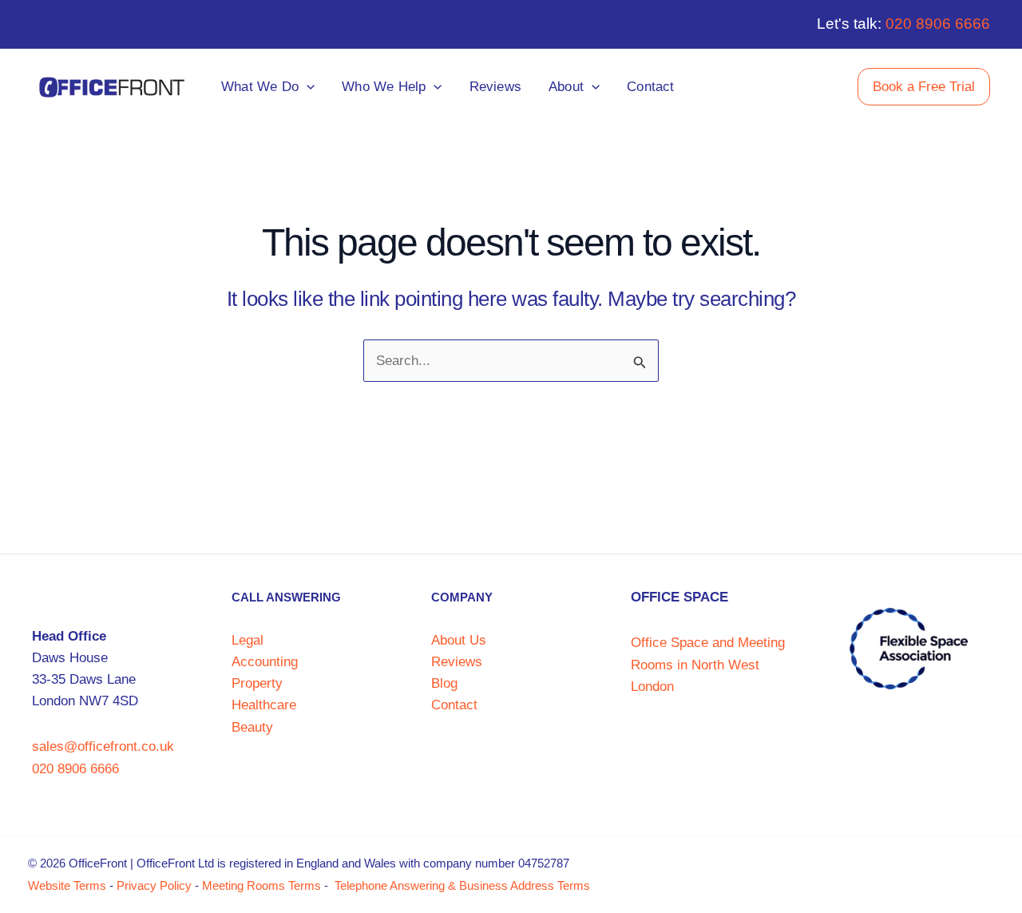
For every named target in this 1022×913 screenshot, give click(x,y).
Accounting (265, 661)
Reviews (456, 661)
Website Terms (67, 885)
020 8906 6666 (937, 23)
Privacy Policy (154, 885)
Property (257, 683)
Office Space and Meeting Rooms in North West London (708, 664)
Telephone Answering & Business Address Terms (462, 885)
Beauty (252, 727)
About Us (458, 640)
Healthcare (264, 705)
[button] (307, 87)
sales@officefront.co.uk (103, 746)
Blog (444, 683)
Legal (247, 640)
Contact (454, 705)
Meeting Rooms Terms (261, 885)
